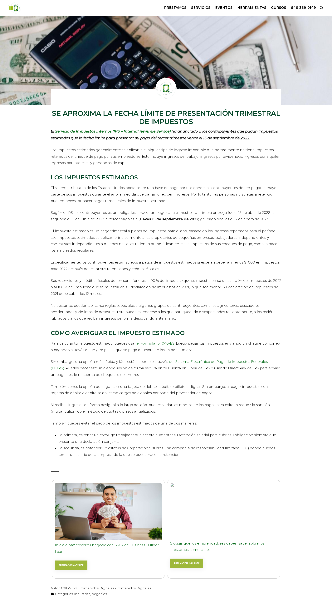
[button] (321, 7)
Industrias (82, 594)
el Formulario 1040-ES (155, 343)
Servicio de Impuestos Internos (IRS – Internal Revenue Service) (113, 131)
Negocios (99, 594)
